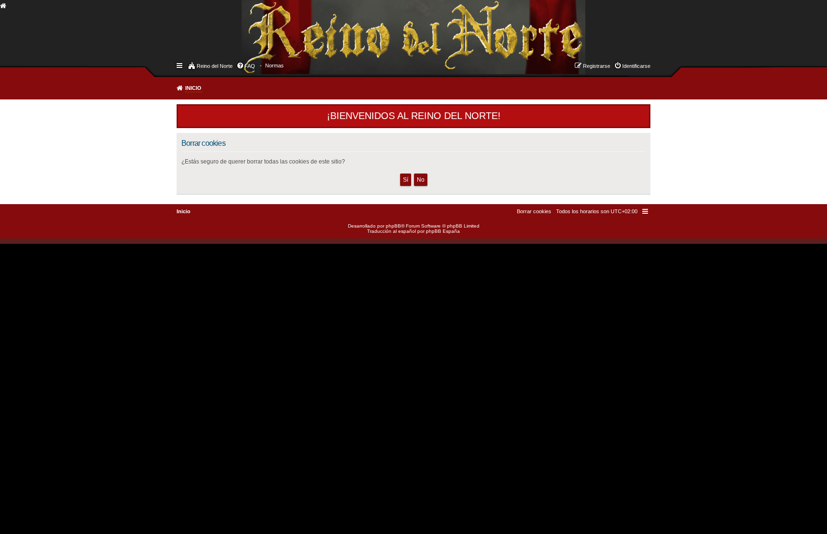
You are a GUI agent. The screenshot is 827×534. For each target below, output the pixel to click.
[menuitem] (274, 65)
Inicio (193, 88)
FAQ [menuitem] (250, 66)
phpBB (393, 226)
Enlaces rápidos (180, 65)
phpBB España (443, 231)
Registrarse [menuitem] (596, 66)
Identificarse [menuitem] (636, 66)
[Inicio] (250, 27)
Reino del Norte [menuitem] (215, 66)
